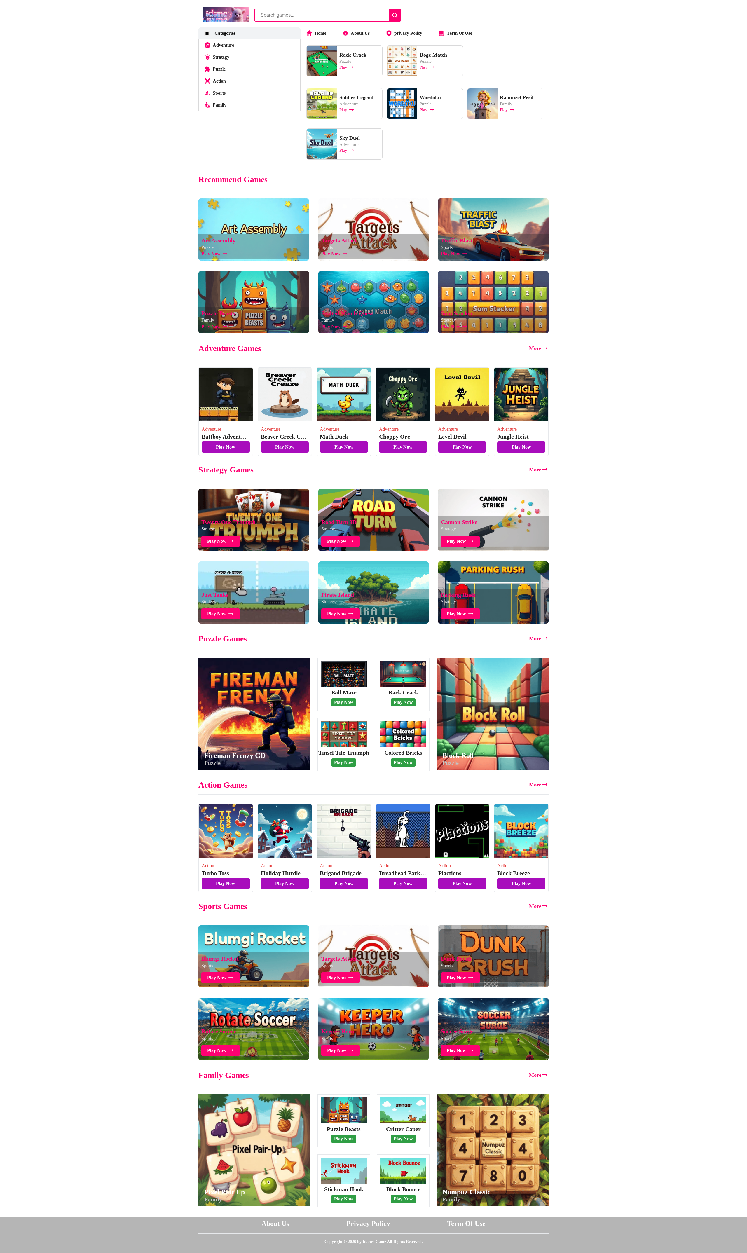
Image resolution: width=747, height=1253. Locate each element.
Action (219, 80)
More (535, 348)
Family (219, 104)
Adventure (223, 45)
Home (320, 33)
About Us (360, 33)
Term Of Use (459, 33)
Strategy (221, 57)
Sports (219, 92)
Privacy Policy (368, 1223)
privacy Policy (408, 33)
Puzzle (219, 69)
